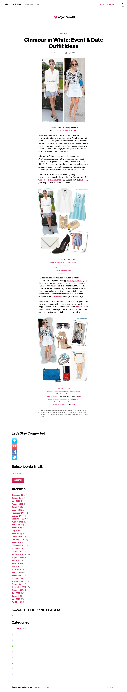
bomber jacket (44, 309)
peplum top (81, 307)
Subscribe (18, 480)
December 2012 (18, 578)
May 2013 (16, 566)
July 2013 (16, 560)
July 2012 (16, 593)
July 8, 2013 (71, 53)
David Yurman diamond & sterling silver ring (61, 399)
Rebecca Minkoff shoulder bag (61, 404)
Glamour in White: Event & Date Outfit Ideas (63, 42)
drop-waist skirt (49, 286)
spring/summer (54, 414)
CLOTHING (63, 33)
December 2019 (19, 495)
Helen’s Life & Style (25, 687)
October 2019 (18, 498)
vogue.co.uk (57, 130)
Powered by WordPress (42, 687)
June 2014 (16, 528)
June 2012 (16, 596)
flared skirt (43, 283)
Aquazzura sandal (53, 391)
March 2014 (17, 537)
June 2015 (16, 507)
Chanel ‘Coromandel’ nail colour (63, 402)
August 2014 (17, 522)
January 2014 (17, 543)
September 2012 (19, 587)
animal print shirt (74, 280)
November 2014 (19, 513)
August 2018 (17, 504)
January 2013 (17, 575)
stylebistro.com (69, 130)
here (72, 259)
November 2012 (18, 581)
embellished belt (46, 412)
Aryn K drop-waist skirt (53, 396)
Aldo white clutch (64, 273)
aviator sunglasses (60, 283)
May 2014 (16, 531)
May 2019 (16, 501)
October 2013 (17, 551)
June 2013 (16, 563)
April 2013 (16, 569)
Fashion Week (56, 412)
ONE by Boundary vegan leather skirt (62, 267)
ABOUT (102, 4)
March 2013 (17, 572)
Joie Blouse (60, 394)
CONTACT (111, 4)
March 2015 (17, 510)
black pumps (55, 180)
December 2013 (18, 546)
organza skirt (82, 412)
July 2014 (16, 525)
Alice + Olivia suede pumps (64, 270)
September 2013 (19, 554)
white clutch (80, 414)
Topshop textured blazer (57, 259)
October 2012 (17, 584)
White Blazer (71, 414)
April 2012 (16, 602)
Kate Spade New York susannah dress (61, 262)
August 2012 (17, 590)
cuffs (82, 180)
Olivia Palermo (72, 412)
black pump (57, 410)
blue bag (64, 410)
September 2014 (19, 519)
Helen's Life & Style (12, 4)
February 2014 (18, 540)
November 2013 (18, 548)
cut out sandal (81, 410)
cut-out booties (79, 283)
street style (63, 414)
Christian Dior (72, 410)
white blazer (43, 180)
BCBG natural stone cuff (64, 265)
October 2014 (18, 516)
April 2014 (16, 534)
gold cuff (64, 412)
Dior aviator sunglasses (64, 388)
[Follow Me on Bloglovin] (39, 441)
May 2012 (16, 599)
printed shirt (45, 414)
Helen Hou (59, 53)
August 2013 (17, 557)
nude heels (57, 296)
